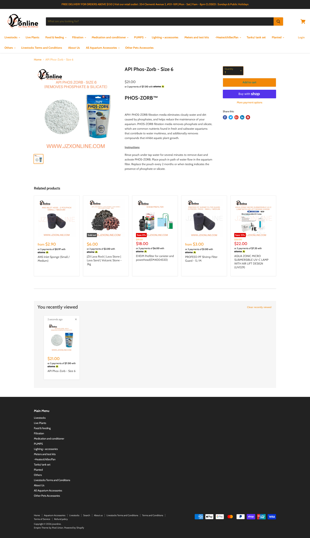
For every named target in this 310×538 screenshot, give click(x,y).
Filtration (78, 37)
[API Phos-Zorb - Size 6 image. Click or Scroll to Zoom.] (76, 108)
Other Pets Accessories (139, 47)
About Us (74, 47)
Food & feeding (55, 37)
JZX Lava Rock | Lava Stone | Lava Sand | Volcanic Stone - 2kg (104, 260)
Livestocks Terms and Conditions (41, 47)
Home (37, 59)
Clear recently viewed (259, 307)
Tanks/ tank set (256, 37)
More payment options (249, 102)
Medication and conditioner (109, 37)
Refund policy (61, 519)
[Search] (278, 21)
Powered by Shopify (74, 527)
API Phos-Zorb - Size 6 (62, 371)
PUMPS (139, 37)
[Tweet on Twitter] (231, 117)
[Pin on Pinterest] (248, 117)
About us (98, 515)
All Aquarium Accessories (102, 47)
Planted (277, 37)
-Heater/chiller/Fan (227, 37)
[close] (76, 319)
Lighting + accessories (165, 37)
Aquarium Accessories (54, 515)
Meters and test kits (196, 37)
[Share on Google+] (236, 117)
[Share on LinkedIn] (242, 117)
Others (9, 47)
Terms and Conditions (152, 515)
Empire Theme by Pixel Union (48, 527)
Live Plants (32, 37)
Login (301, 37)
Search (86, 515)
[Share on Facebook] (225, 117)
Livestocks (11, 37)
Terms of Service (42, 519)
